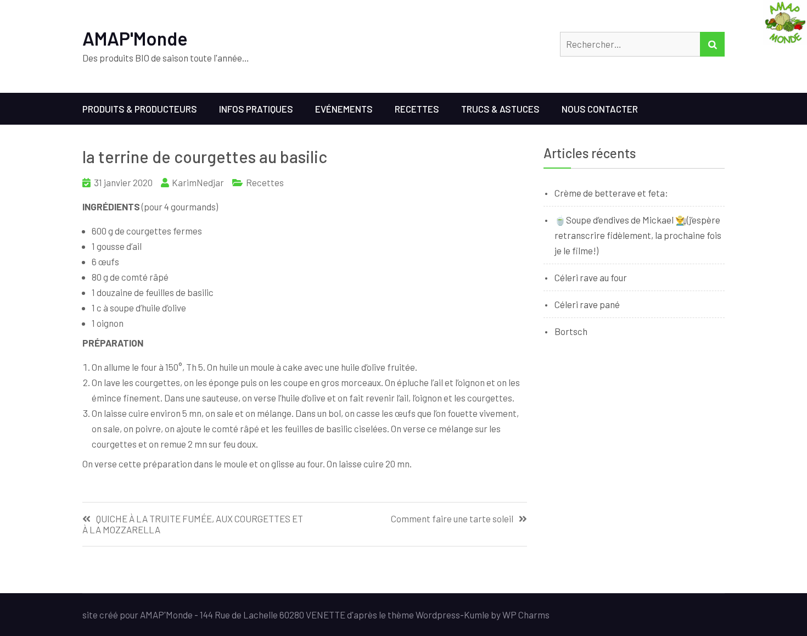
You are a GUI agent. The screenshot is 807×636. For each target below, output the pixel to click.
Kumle (476, 614)
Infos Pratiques (256, 108)
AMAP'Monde (135, 38)
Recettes (417, 108)
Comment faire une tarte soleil (452, 519)
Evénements (344, 108)
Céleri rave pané (587, 304)
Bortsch (570, 331)
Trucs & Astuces (500, 108)
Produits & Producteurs (139, 108)
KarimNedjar (198, 182)
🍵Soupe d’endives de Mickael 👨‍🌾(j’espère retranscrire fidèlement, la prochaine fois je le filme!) (637, 235)
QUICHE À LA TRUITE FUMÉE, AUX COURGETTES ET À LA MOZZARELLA (192, 524)
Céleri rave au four (590, 277)
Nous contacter (600, 108)
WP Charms (526, 614)
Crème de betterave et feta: (611, 192)
